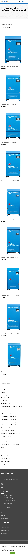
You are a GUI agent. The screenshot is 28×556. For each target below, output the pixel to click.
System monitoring (5, 461)
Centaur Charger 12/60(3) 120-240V (10, 180)
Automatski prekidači (5, 395)
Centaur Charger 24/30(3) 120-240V (10, 295)
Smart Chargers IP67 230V (8, 425)
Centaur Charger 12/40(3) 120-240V (10, 104)
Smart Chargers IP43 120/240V (9, 419)
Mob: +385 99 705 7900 (9, 484)
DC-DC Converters (5, 436)
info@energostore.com (9, 487)
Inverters (3, 441)
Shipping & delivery (5, 530)
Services (3, 450)
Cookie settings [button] (5, 553)
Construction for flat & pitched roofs (9, 433)
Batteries (3, 400)
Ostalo (2, 447)
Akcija (2, 392)
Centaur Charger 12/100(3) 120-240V (10, 257)
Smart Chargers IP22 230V (8, 416)
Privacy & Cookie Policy (6, 536)
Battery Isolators (4, 427)
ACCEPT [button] (12, 552)
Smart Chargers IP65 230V (8, 422)
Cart (2, 512)
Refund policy (4, 533)
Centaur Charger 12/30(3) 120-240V (10, 66)
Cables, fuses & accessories (7, 430)
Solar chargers (4, 453)
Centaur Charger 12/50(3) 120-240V (10, 142)
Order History (4, 515)
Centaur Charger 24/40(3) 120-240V (10, 333)
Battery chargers (4, 403)
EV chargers (3, 439)
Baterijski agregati (5, 397)
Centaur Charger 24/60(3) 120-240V (10, 372)
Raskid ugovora (4, 518)
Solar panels (4, 455)
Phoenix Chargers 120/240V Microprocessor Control (14, 409)
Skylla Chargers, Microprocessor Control (11, 413)
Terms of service (5, 527)
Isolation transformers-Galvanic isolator (10, 444)
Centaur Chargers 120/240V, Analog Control (12, 406)
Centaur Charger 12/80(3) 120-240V (10, 219)
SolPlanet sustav (4, 458)
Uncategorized (4, 464)
